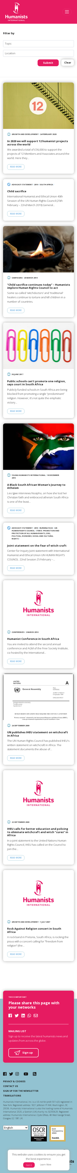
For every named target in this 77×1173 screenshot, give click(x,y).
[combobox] (38, 43)
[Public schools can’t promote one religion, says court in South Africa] (38, 346)
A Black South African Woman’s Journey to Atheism (36, 486)
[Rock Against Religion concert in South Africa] (38, 893)
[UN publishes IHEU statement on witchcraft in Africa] (38, 697)
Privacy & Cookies (14, 1081)
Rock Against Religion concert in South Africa (34, 930)
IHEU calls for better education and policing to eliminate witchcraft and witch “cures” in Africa (37, 832)
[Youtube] (26, 1074)
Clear (67, 62)
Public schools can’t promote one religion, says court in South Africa (36, 383)
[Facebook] (5, 1074)
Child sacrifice (16, 191)
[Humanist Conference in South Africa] (38, 603)
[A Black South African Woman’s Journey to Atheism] (38, 446)
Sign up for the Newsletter (20, 1090)
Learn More (45, 1164)
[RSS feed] (34, 1074)
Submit (48, 63)
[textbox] (40, 43)
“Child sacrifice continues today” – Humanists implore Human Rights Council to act (38, 286)
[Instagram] (17, 1074)
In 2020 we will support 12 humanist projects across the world (37, 143)
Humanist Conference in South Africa (33, 639)
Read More (16, 166)
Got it (29, 1165)
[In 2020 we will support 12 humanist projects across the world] (38, 106)
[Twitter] (11, 1074)
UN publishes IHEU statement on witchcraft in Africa (37, 734)
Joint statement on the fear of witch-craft (37, 545)
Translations (12, 1095)
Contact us (10, 1086)
